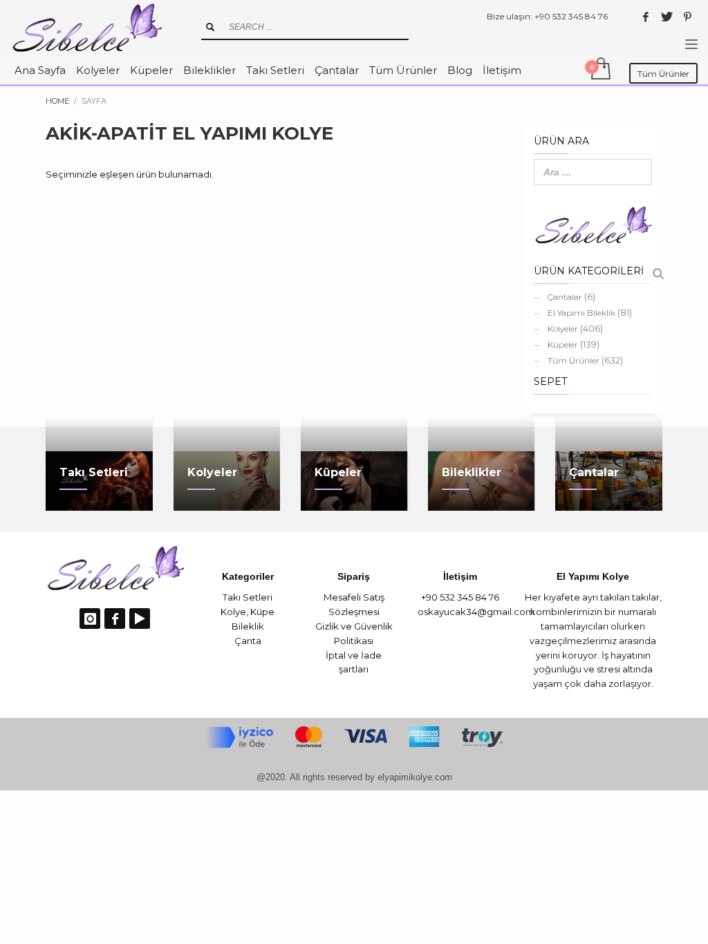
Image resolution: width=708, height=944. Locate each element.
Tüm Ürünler (573, 360)
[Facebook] (645, 16)
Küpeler (563, 344)
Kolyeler (563, 328)
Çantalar (565, 297)
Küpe (262, 611)
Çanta (247, 640)
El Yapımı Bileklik (581, 313)
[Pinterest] (687, 16)
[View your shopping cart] (599, 70)
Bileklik (248, 626)
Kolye (233, 611)
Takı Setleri (247, 597)
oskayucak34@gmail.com (476, 611)
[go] (210, 27)
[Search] (658, 274)
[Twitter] (666, 16)
